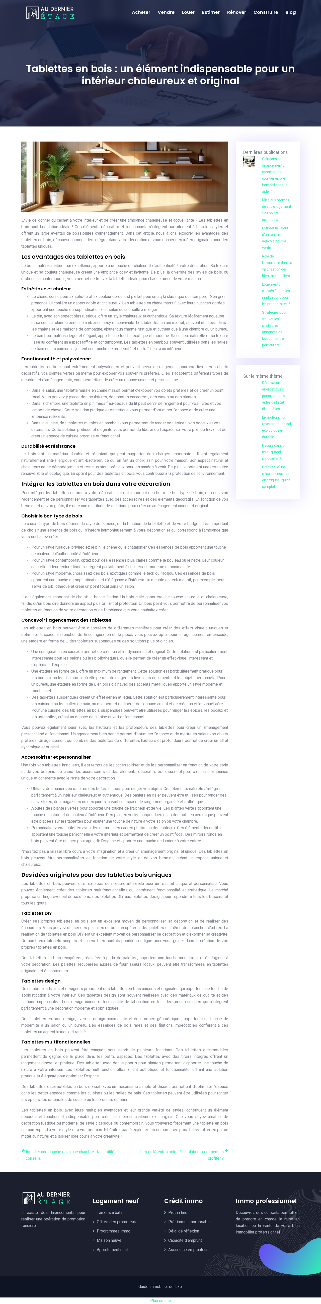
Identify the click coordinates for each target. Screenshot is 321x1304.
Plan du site (160, 1300)
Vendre (166, 12)
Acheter (141, 12)
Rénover (236, 12)
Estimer (211, 12)
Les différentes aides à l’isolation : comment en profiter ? (182, 1155)
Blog (291, 12)
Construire (266, 12)
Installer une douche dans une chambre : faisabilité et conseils (72, 1155)
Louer (188, 12)
